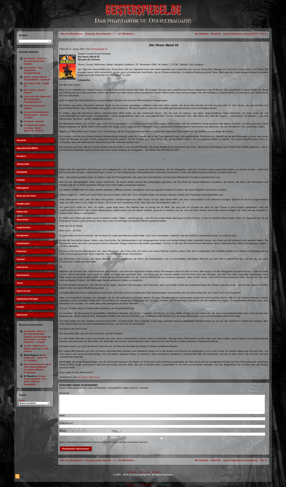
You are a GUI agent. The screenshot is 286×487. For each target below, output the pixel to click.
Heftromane (22, 267)
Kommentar (64, 393)
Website (62, 431)
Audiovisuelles (24, 227)
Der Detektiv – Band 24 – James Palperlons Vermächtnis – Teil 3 (230, 33)
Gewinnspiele (23, 243)
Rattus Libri (22, 212)
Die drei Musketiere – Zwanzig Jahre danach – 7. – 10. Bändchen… (98, 33)
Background (22, 235)
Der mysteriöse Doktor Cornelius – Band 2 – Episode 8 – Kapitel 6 (35, 128)
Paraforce (21, 156)
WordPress (130, 484)
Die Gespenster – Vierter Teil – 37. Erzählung (36, 358)
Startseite (21, 140)
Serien (20, 283)
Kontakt (20, 307)
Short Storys (23, 219)
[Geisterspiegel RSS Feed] (17, 476)
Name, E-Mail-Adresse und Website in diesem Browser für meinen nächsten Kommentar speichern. (103, 442)
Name (62, 415)
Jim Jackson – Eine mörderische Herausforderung (33, 70)
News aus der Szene (26, 196)
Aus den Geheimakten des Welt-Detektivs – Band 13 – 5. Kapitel (36, 115)
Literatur (21, 259)
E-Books (21, 180)
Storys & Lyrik (23, 291)
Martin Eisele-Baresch (34, 364)
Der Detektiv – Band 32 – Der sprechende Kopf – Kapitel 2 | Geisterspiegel (35, 334)
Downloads (22, 172)
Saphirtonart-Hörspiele (27, 299)
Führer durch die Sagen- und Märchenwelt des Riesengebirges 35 (37, 99)
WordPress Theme (146, 484)
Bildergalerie (23, 188)
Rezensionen (23, 275)
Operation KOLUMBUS (27, 148)
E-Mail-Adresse (66, 423)
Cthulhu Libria (23, 204)
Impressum (22, 315)
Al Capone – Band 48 (34, 121)
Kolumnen (21, 251)
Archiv (22, 400)
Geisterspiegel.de (99, 49)
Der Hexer (82, 377)
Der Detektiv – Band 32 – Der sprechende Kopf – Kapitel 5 (35, 61)
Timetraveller (23, 164)
